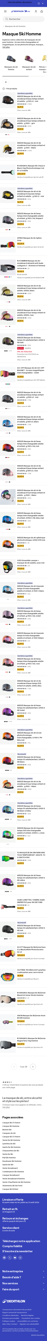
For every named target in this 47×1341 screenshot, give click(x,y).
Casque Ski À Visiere (11, 1123)
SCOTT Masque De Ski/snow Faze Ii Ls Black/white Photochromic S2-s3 (31, 949)
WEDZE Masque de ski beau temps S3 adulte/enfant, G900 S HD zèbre (31, 877)
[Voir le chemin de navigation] (3, 26)
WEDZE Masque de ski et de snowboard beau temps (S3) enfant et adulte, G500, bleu (29, 683)
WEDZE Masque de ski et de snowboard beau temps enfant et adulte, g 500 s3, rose (30, 468)
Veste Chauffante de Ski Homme (16, 1182)
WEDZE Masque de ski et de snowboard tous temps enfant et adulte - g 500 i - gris (31, 120)
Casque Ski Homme (10, 1126)
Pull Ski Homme (9, 1158)
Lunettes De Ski (9, 1144)
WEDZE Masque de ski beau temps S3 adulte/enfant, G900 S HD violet (31, 707)
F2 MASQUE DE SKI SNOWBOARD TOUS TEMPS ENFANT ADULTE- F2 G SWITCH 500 (31, 854)
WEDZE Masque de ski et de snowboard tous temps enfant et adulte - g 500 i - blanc (31, 783)
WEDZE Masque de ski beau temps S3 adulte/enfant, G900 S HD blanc (31, 759)
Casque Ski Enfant (10, 1189)
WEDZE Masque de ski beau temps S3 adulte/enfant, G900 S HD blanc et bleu (31, 808)
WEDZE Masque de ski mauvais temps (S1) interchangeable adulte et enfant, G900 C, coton (30, 830)
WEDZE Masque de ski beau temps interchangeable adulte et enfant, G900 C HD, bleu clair (30, 515)
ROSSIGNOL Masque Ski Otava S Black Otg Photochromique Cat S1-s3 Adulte (31, 168)
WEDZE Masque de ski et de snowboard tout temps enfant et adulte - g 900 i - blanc (31, 492)
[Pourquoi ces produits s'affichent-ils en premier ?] (3, 88)
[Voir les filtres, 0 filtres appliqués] (5, 82)
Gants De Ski (7, 1165)
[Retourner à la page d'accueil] (20, 11)
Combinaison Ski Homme (13, 1172)
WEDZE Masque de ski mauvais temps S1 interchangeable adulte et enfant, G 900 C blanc (30, 588)
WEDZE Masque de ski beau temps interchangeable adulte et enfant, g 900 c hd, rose (30, 661)
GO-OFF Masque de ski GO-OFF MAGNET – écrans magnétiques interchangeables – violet (31, 370)
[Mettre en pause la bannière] (39, 3)
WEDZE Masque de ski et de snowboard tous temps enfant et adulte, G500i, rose (31, 312)
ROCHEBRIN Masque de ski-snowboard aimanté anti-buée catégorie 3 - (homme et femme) (31, 263)
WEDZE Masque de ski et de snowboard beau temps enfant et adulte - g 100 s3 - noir (30, 98)
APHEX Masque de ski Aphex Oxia (29, 239)
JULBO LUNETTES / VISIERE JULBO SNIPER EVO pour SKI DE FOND (31, 901)
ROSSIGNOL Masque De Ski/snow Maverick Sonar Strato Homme (31, 994)
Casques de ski (9, 1133)
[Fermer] (43, 3)
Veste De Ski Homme (11, 1140)
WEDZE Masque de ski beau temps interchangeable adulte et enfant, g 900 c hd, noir (30, 443)
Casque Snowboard (10, 1175)
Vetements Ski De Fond (12, 1186)
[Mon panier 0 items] (42, 11)
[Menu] (5, 11)
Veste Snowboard (10, 1168)
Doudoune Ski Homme (11, 1161)
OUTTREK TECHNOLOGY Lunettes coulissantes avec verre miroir (31, 971)
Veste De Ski (7, 1154)
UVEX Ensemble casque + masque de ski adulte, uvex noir (31, 561)
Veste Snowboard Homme (13, 1179)
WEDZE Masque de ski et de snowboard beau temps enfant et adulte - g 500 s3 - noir (30, 394)
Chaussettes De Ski (10, 1151)
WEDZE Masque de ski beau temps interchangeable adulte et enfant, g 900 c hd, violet (30, 613)
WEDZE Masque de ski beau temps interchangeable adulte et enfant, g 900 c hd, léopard (30, 215)
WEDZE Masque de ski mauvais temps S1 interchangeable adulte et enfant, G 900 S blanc (30, 635)
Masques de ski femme (11, 68)
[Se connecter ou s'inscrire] (36, 11)
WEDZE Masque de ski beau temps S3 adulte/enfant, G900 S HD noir (31, 927)
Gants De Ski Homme (11, 1147)
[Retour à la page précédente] (14, 1067)
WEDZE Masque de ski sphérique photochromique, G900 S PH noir (31, 539)
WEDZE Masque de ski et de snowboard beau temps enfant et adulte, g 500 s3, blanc (30, 419)
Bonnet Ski (7, 1130)
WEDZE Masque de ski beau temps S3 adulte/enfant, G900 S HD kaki (31, 340)
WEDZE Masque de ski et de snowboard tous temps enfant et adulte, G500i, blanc (31, 288)
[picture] (8, 100)
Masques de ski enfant (29, 68)
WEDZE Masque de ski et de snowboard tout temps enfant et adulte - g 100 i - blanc (31, 145)
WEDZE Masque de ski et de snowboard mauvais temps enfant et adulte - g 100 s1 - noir (30, 193)
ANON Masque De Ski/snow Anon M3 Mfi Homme (31, 1016)
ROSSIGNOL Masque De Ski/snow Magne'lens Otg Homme (31, 1039)
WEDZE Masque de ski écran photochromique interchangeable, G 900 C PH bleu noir (29, 736)
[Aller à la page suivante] (33, 1067)
